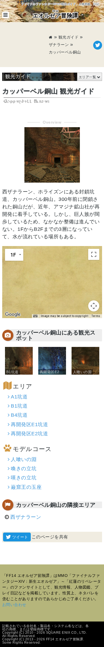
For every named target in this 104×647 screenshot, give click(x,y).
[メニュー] (5, 14)
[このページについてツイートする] (97, 45)
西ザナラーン (25, 517)
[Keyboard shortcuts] (35, 316)
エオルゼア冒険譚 (55, 14)
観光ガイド (69, 37)
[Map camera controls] (93, 305)
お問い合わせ (14, 604)
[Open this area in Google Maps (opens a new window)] (13, 314)
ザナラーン (59, 44)
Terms (96, 316)
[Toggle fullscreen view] (93, 254)
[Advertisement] (25, 45)
